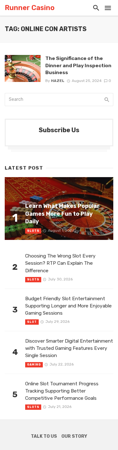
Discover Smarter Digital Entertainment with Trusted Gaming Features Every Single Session (69, 348)
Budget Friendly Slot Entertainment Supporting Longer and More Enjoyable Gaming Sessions (68, 306)
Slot (32, 321)
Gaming (34, 364)
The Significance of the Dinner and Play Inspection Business (78, 65)
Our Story (74, 436)
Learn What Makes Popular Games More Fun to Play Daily (62, 214)
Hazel (58, 81)
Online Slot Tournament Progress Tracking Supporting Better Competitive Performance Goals (61, 391)
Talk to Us (44, 436)
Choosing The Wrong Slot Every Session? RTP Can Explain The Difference (60, 263)
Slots (33, 230)
